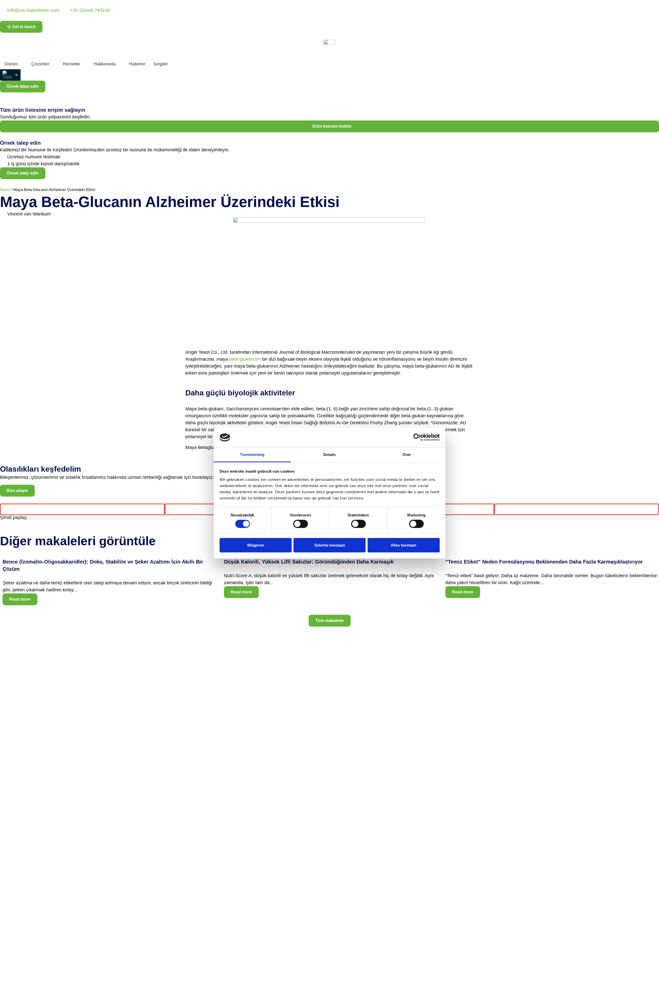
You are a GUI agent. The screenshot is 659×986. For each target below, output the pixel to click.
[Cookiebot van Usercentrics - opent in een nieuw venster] (417, 437)
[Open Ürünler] (21, 64)
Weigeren (255, 545)
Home (5, 189)
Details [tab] (329, 454)
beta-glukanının (245, 359)
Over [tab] (406, 454)
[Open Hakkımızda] (119, 64)
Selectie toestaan (329, 545)
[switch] (300, 524)
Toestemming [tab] (252, 454)
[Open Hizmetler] (84, 64)
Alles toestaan (403, 545)
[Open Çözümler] (52, 64)
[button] (10, 75)
